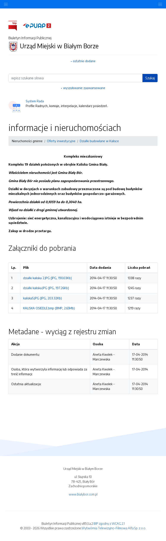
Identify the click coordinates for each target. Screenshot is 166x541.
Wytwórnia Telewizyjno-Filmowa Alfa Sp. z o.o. (113, 528)
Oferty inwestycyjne (61, 141)
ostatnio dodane (84, 61)
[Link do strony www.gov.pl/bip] (15, 25)
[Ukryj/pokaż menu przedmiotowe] (5, 4)
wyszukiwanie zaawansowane (84, 88)
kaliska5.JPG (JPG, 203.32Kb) (42, 298)
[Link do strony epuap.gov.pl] (37, 25)
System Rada (35, 101)
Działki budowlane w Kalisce (99, 141)
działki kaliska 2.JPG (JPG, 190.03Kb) (47, 278)
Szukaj (150, 78)
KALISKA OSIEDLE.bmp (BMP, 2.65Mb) (49, 308)
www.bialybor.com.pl (83, 494)
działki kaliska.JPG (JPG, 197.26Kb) (46, 288)
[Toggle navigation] (160, 4)
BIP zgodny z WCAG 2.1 (109, 523)
